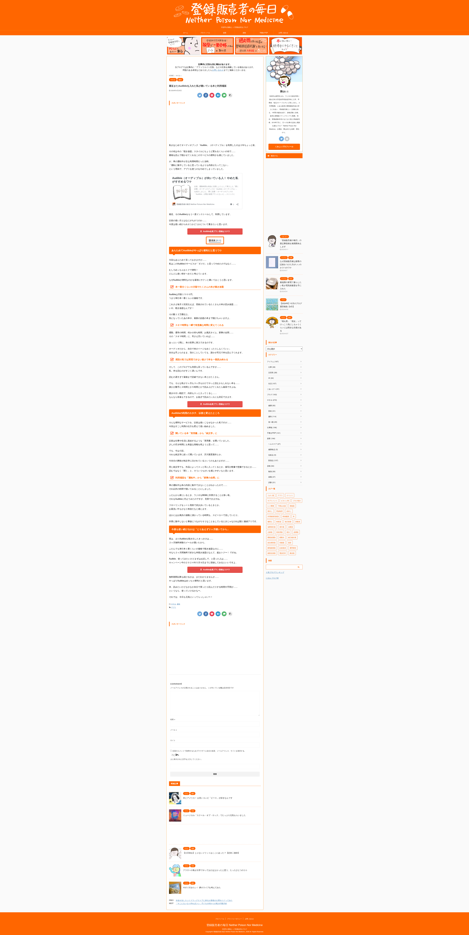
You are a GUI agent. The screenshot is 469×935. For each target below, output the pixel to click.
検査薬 (278, 521)
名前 (172, 719)
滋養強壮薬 (272, 527)
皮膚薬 (296, 532)
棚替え (270, 521)
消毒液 (297, 521)
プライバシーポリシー (234, 919)
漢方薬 (281, 527)
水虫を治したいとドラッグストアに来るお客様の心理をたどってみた (204, 900)
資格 (244, 32)
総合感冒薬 (272, 542)
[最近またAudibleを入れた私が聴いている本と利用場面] (218, 95)
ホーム (185, 32)
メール (173, 730)
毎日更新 (288, 521)
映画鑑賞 (286, 516)
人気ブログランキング (275, 572)
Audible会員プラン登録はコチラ (216, 231)
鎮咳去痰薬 (272, 553)
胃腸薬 (281, 542)
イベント (290, 495)
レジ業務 (271, 506)
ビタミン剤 (285, 500)
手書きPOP (264, 32)
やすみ (173, 604)
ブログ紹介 (297, 500)
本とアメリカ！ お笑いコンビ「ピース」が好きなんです (207, 797)
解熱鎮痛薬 (272, 548)
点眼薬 (290, 527)
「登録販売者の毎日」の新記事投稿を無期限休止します (290, 243)
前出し (270, 511)
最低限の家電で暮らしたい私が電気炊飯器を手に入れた (290, 285)
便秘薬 (292, 506)
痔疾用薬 (279, 532)
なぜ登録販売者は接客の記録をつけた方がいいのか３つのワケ (290, 264)
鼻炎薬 (292, 553)
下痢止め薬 (282, 506)
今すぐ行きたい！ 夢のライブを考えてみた (202, 887)
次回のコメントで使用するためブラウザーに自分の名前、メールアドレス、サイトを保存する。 (209, 751)
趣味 (178, 604)
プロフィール (205, 32)
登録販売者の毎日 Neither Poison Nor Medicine (235, 925)
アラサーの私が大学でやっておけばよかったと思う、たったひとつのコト (215, 870)
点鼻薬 (270, 532)
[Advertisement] (215, 123)
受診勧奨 (279, 511)
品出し (289, 511)
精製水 (281, 537)
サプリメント (272, 500)
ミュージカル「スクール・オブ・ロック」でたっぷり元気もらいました (214, 815)
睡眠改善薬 (272, 537)
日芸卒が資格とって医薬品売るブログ (234, 929)
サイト (172, 740)
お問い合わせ (283, 32)
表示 (218, 240)
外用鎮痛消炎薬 (273, 516)
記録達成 (282, 548)
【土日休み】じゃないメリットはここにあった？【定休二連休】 (211, 852)
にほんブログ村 (272, 578)
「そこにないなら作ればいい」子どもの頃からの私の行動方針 (201, 903)
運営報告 (293, 548)
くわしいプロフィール (284, 146)
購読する (274, 155)
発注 (288, 532)
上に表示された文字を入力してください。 (186, 759)
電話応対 (282, 553)
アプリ (173, 607)
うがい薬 (271, 495)
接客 (224, 32)
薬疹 (289, 542)
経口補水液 (292, 537)
